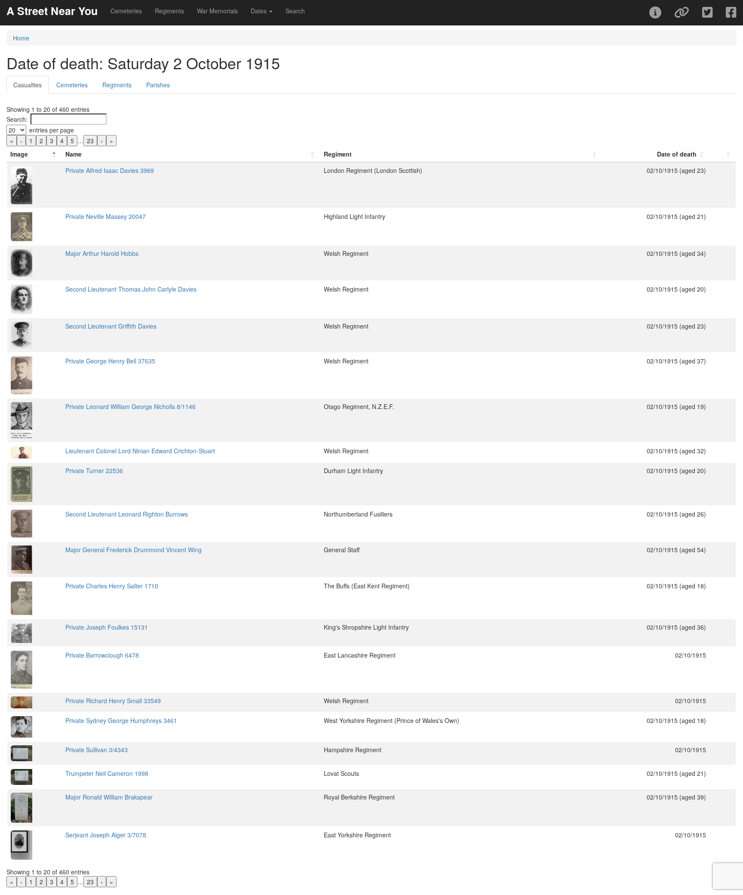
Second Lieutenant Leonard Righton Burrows (126, 514)
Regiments (169, 10)
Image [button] (19, 154)
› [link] (102, 140)
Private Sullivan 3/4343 (96, 749)
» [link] (111, 140)
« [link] (11, 140)
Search (295, 10)
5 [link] (72, 140)
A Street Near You (52, 10)
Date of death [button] (677, 154)
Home (21, 38)
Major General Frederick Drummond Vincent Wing (133, 549)
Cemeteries (126, 10)
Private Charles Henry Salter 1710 (111, 585)
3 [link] (51, 140)
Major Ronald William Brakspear (109, 797)
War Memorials (217, 10)
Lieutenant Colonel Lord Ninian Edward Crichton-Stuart (140, 450)
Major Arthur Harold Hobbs (101, 253)
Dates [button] (259, 10)
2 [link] (41, 140)
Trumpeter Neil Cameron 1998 (106, 773)
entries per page (51, 130)
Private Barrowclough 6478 (102, 655)
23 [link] (90, 140)
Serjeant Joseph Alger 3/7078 (105, 834)
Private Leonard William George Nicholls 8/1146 (130, 406)
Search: (17, 119)
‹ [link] (21, 140)
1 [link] (31, 140)
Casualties (27, 84)
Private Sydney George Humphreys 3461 (121, 720)
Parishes (158, 84)
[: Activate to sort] (722, 154)
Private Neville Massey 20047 (105, 216)
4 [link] (62, 140)
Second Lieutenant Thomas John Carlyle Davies (130, 289)
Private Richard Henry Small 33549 (113, 700)
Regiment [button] (338, 154)
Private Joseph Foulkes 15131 (106, 627)
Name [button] (73, 154)
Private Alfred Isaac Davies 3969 (109, 170)
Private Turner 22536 (94, 470)
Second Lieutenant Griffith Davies (111, 326)
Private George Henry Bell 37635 (110, 361)
